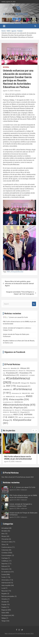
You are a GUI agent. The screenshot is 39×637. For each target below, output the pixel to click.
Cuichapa (5, 558)
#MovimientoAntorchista (19, 404)
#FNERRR (7, 389)
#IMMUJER (10, 396)
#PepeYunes (20, 408)
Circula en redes (7, 542)
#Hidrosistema (16, 393)
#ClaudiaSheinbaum (11, 375)
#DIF (11, 386)
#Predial (18, 410)
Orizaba (4, 602)
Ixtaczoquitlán (6, 585)
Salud (3, 613)
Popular (4, 604)
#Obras (7, 408)
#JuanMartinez (8, 402)
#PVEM (6, 412)
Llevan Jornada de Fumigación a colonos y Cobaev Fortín (21, 505)
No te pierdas (9, 430)
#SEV (8, 272)
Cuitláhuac (5, 561)
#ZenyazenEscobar (17, 272)
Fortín (7, 451)
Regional (4, 610)
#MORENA (18, 402)
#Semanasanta (7, 414)
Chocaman (5, 539)
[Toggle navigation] (4, 26)
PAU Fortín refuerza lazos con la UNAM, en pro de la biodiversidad (23, 496)
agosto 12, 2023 (8, 90)
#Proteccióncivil (28, 410)
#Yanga (7, 420)
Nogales (4, 593)
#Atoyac (25, 368)
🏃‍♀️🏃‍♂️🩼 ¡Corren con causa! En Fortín (15, 317)
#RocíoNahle (14, 412)
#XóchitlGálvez (29, 417)
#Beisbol (21, 370)
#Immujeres (20, 396)
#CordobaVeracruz (16, 380)
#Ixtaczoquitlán (19, 399)
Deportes (5, 564)
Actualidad (5, 528)
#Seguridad (25, 412)
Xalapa (4, 618)
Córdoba (4, 553)
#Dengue (25, 383)
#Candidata (12, 373)
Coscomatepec (7, 555)
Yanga (4, 621)
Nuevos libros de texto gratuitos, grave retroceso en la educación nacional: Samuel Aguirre (19, 283)
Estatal (6, 67)
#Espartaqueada (23, 386)
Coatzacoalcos (7, 547)
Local (3, 588)
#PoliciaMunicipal (8, 410)
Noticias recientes (11, 482)
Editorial (4, 566)
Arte (3, 534)
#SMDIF (13, 417)
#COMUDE (24, 375)
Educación (5, 569)
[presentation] (33, 430)
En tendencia (6, 572)
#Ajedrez (6, 368)
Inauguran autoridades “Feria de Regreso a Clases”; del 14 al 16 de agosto (20, 293)
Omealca (4, 599)
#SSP (21, 417)
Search (34, 304)
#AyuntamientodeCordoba (10, 370)
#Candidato (25, 373)
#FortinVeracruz (17, 391)
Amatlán (4, 531)
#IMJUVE (26, 393)
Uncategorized (6, 615)
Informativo (5, 580)
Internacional (6, 583)
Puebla (4, 607)
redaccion (17, 90)
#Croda (16, 383)
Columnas (5, 550)
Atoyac (4, 536)
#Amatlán (15, 368)
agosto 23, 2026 (9, 461)
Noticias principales (8, 596)
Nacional (4, 591)
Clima (3, 544)
